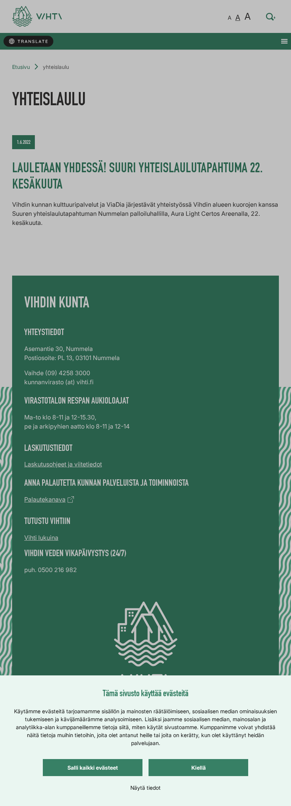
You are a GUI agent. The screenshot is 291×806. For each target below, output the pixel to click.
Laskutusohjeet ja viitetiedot (63, 464)
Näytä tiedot (145, 787)
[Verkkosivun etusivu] (37, 16)
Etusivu (21, 67)
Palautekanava (45, 499)
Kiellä (198, 767)
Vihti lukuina (41, 537)
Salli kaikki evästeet (92, 767)
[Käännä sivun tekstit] (28, 41)
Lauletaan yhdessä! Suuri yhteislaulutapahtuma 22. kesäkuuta (137, 177)
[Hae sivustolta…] (271, 16)
